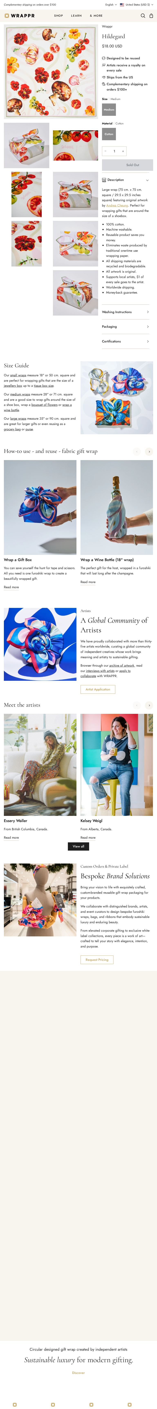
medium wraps (20, 394)
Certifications (111, 341)
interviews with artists (100, 670)
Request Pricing (97, 959)
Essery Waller (15, 821)
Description (116, 179)
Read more (11, 587)
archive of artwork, (122, 665)
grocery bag (12, 429)
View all (78, 846)
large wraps (18, 418)
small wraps (18, 375)
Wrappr (107, 26)
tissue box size (43, 385)
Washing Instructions (117, 312)
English (109, 5)
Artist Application (98, 689)
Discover (78, 1372)
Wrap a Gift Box (18, 560)
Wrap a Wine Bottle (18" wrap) (107, 560)
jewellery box (13, 385)
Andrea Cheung (117, 205)
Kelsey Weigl (91, 821)
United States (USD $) (138, 5)
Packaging (109, 326)
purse (29, 429)
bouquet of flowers (44, 404)
